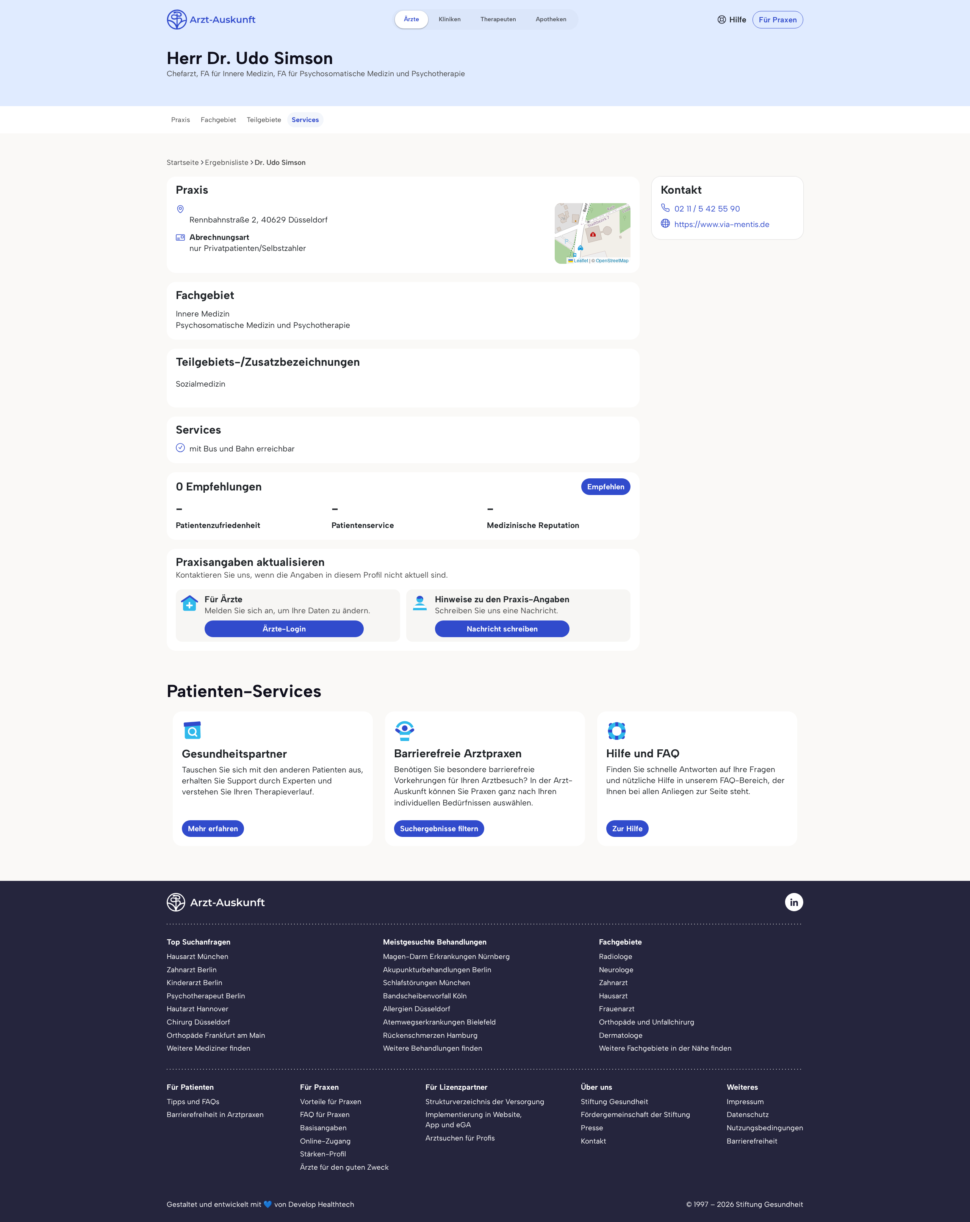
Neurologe (616, 969)
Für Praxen (778, 19)
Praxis (180, 120)
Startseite (183, 162)
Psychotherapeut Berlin (206, 996)
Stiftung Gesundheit (614, 1101)
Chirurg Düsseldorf (198, 1022)
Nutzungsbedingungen (765, 1127)
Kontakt (593, 1141)
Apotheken (551, 19)
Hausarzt (613, 996)
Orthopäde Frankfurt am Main (216, 1035)
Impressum (745, 1101)
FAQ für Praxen (325, 1114)
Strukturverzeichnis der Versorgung (485, 1101)
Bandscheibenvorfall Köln (425, 996)
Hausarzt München (197, 956)
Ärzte (411, 19)
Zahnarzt (613, 982)
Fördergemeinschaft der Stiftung (635, 1114)
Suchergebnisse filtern (439, 828)
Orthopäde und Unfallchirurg (647, 1022)
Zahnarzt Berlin (192, 969)
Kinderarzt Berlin (194, 982)
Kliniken (450, 19)
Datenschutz (748, 1114)
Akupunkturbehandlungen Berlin (437, 969)
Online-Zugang (325, 1141)
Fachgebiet (218, 120)
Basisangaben (323, 1127)
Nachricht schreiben (502, 628)
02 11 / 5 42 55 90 (707, 208)
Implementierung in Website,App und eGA (474, 1119)
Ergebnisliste (227, 162)
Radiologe (615, 956)
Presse (592, 1127)
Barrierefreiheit (752, 1141)
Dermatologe (621, 1035)
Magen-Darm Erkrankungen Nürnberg (446, 956)
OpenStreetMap (612, 260)
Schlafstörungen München (426, 982)
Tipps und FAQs (193, 1101)
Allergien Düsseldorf (416, 1008)
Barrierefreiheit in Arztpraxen (215, 1114)
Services (305, 120)
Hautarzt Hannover (197, 1008)
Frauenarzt (617, 1008)
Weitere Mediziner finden (208, 1048)
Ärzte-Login (284, 628)
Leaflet (580, 260)
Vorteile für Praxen (330, 1101)
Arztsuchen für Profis (460, 1138)
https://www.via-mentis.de (722, 224)
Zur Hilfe (627, 828)
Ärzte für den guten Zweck (344, 1167)
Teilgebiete (264, 120)
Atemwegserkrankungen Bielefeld (439, 1022)
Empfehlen (605, 486)
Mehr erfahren (213, 828)
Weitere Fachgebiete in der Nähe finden (665, 1048)
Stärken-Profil (323, 1154)
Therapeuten (498, 19)
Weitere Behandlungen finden (432, 1048)
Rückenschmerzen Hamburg (430, 1035)
